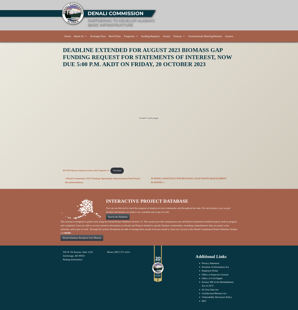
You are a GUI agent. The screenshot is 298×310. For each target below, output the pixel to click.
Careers (229, 36)
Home (67, 36)
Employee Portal (210, 270)
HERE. (68, 233)
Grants (166, 36)
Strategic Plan (98, 36)
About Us (79, 36)
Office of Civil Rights (212, 278)
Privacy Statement (210, 263)
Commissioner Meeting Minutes (205, 36)
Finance (177, 36)
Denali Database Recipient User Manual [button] (82, 237)
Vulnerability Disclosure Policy (217, 297)
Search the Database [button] (118, 216)
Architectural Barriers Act (214, 293)
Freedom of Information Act (215, 267)
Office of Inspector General (215, 274)
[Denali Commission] (148, 15)
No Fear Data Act (210, 289)
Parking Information (72, 259)
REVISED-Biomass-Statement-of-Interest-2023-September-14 (86, 170)
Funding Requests (150, 36)
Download (117, 170)
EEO (204, 301)
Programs (129, 36)
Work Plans (115, 36)
